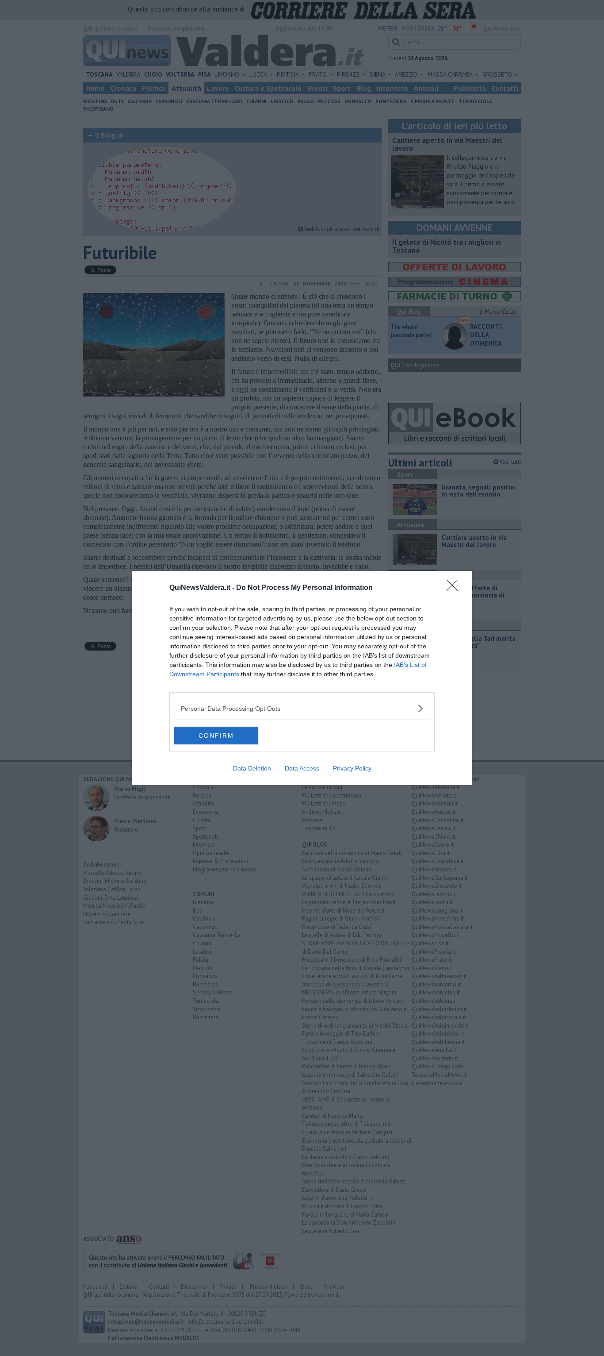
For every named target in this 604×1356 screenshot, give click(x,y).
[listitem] (302, 708)
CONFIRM (216, 735)
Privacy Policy (352, 768)
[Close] (455, 588)
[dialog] (302, 678)
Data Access (302, 768)
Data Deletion (252, 768)
